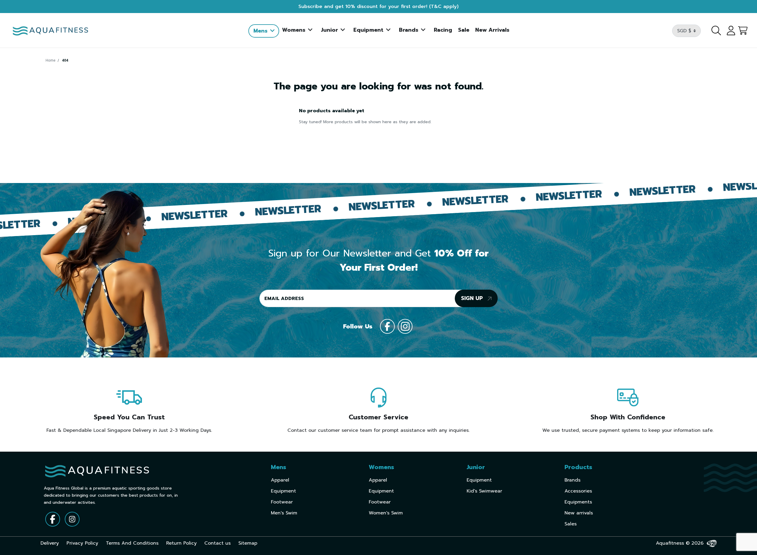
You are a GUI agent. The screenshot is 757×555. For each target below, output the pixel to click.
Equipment (283, 491)
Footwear (282, 502)
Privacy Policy (82, 543)
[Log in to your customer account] (728, 31)
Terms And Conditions (132, 543)
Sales (570, 523)
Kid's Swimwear (484, 491)
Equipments (578, 502)
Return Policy (181, 543)
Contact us (217, 543)
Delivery (50, 543)
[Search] (713, 31)
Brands (572, 480)
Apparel (280, 480)
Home (50, 60)
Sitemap (247, 543)
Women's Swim (386, 512)
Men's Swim (284, 512)
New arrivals (578, 512)
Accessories (578, 491)
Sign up (473, 298)
